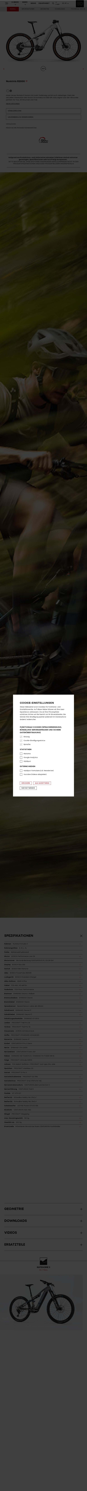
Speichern (26, 783)
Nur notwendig (28, 788)
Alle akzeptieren (42, 783)
